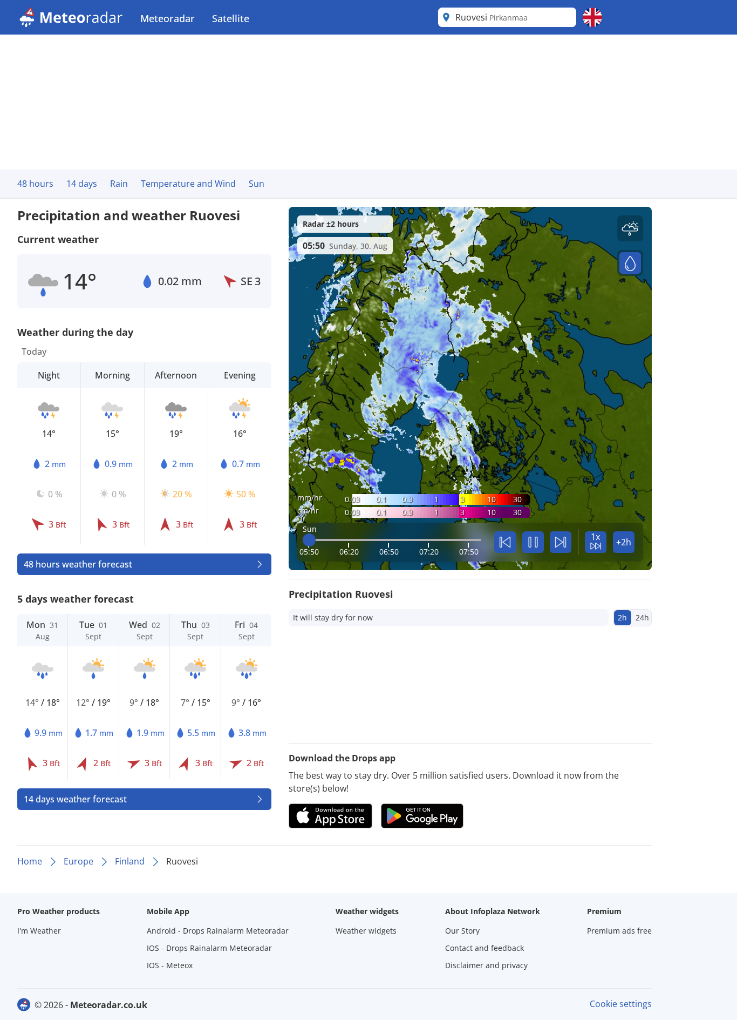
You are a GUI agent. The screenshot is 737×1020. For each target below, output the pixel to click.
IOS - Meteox (170, 965)
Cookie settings (621, 1004)
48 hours (35, 184)
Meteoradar (167, 18)
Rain (119, 184)
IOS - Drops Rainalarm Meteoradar (209, 948)
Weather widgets (366, 931)
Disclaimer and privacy (486, 965)
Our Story (462, 931)
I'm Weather (39, 931)
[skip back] (505, 542)
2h (622, 617)
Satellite (230, 18)
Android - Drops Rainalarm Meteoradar (218, 931)
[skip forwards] (560, 542)
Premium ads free (619, 931)
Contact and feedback (484, 948)
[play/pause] (533, 542)
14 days (81, 184)
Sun (256, 184)
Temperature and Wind (188, 184)
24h (642, 617)
